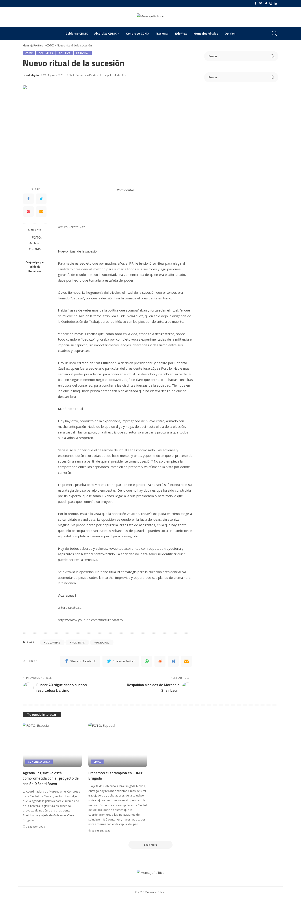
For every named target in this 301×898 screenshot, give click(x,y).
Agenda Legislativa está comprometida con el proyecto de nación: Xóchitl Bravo (51, 778)
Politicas (78, 642)
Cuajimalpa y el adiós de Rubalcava (35, 266)
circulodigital (31, 75)
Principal (82, 53)
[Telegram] (173, 661)
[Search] (274, 33)
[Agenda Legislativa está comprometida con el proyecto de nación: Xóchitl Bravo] (52, 745)
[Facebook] (255, 3)
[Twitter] (260, 3)
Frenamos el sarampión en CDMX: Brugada (115, 775)
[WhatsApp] (146, 661)
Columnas (46, 53)
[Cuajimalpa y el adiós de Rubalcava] (34, 246)
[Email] (41, 212)
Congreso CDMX (39, 761)
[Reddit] (159, 661)
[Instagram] (270, 3)
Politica (65, 53)
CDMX (29, 53)
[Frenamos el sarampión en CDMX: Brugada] (117, 745)
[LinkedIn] (275, 3)
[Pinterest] (265, 3)
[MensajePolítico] (150, 16)
